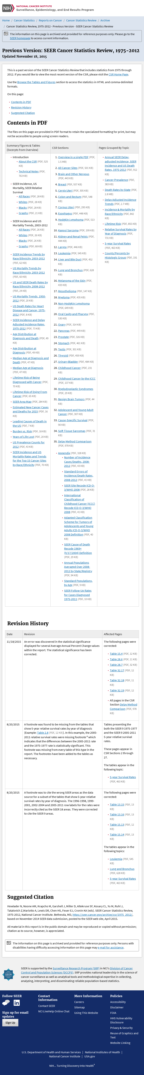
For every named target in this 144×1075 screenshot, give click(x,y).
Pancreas (64, 331)
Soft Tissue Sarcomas (71, 431)
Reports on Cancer (50, 20)
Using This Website (86, 1013)
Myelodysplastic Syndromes (75, 389)
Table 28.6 (116, 659)
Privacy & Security (121, 1028)
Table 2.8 (42, 732)
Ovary (61, 324)
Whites (23, 202)
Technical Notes (29, 171)
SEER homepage (20, 38)
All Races (24, 196)
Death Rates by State (117, 190)
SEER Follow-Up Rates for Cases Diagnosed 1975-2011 (78, 595)
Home (6, 20)
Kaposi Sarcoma (68, 230)
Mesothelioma (67, 291)
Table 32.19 (117, 690)
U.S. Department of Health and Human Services (51, 1052)
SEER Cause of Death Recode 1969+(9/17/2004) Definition (78, 548)
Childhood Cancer (69, 368)
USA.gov (89, 1056)
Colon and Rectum (69, 197)
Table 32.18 (117, 680)
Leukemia (64, 253)
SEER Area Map (22, 401)
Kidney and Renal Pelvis (73, 236)
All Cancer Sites (67, 168)
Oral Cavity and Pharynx (73, 314)
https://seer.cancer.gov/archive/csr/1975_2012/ (102, 914)
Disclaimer (117, 1007)
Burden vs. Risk (22, 431)
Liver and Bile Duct (69, 259)
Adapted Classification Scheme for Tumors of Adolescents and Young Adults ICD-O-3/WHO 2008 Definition (78, 526)
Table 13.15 (117, 804)
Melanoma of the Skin (72, 280)
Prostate (63, 337)
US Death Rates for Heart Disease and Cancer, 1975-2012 (29, 310)
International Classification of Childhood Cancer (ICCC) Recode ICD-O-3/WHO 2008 (79, 503)
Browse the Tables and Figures (36, 82)
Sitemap (79, 1007)
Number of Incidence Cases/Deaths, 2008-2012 (77, 461)
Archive (105, 20)
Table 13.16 (117, 814)
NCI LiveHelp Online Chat (53, 1011)
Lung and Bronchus (70, 270)
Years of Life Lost (23, 437)
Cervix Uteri (65, 190)
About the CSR (28, 161)
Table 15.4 (116, 653)
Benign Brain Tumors (71, 399)
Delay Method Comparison (75, 441)
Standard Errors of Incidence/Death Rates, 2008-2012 (78, 475)
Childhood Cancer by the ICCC (76, 378)
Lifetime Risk (113, 224)
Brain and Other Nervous (73, 174)
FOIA (113, 1013)
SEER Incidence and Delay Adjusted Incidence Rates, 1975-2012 (29, 324)
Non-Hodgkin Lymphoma (74, 303)
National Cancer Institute (64, 1056)
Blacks (23, 207)
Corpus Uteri (66, 207)
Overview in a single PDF (73, 157)
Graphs (23, 213)
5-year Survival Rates (118, 243)
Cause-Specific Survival (72, 420)
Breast (62, 184)
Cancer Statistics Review (81, 20)
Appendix (64, 453)
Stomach (63, 343)
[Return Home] (48, 8)
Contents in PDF (21, 102)
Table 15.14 (117, 834)
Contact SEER (46, 1006)
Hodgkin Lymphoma (70, 219)
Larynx (62, 247)
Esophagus (65, 213)
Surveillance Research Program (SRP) (76, 968)
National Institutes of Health (102, 1052)
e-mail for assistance (111, 947)
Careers (79, 1002)
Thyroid (63, 355)
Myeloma (64, 297)
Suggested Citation (23, 113)
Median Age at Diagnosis (28, 368)
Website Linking (120, 1043)
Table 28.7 (116, 665)
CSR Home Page (118, 74)
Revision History (21, 107)
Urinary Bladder (68, 361)
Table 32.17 (117, 670)
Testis (61, 349)
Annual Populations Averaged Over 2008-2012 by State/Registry (78, 567)
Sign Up (10, 1022)
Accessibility (118, 1002)
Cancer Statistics (24, 20)
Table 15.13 (117, 824)
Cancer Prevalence (116, 180)
